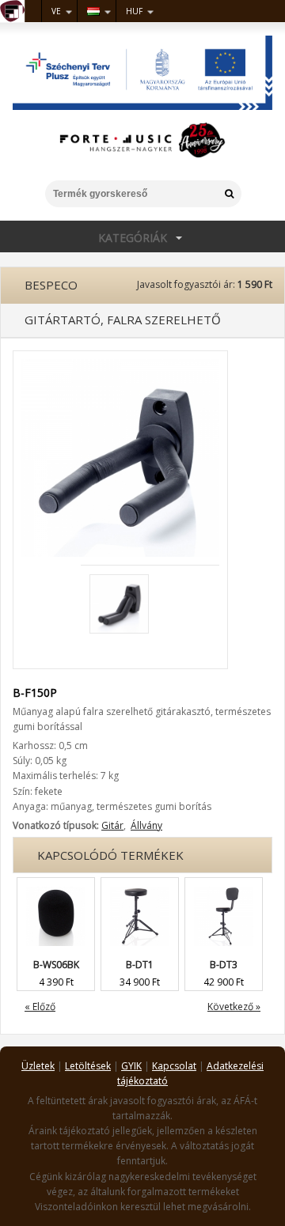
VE (56, 11)
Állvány (146, 825)
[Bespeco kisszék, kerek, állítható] (139, 885)
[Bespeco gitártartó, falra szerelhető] (120, 366)
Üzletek (38, 1066)
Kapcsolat (174, 1066)
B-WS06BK (56, 964)
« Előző (40, 1006)
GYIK (131, 1066)
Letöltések (88, 1066)
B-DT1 (140, 964)
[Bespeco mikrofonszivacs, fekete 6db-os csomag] (55, 885)
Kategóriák (83, 237)
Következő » (233, 1006)
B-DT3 (224, 964)
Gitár (112, 825)
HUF (134, 11)
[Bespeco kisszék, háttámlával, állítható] (223, 885)
